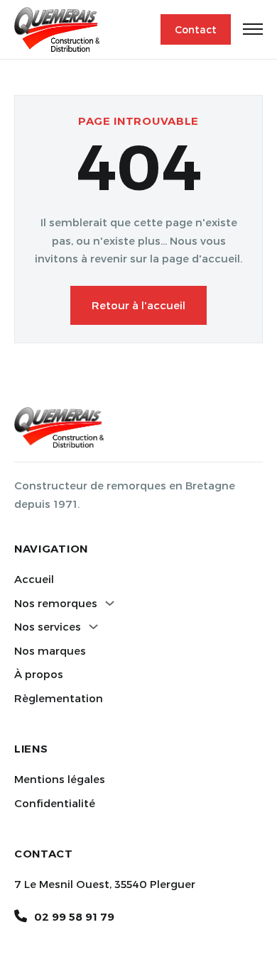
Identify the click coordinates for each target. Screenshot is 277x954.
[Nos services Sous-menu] (93, 626)
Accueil (34, 578)
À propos (38, 673)
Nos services (47, 626)
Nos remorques (55, 603)
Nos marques (50, 650)
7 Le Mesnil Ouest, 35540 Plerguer (104, 883)
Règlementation (58, 698)
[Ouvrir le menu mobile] (253, 29)
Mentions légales (59, 778)
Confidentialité (54, 803)
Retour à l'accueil (138, 305)
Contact (196, 29)
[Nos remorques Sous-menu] (109, 603)
